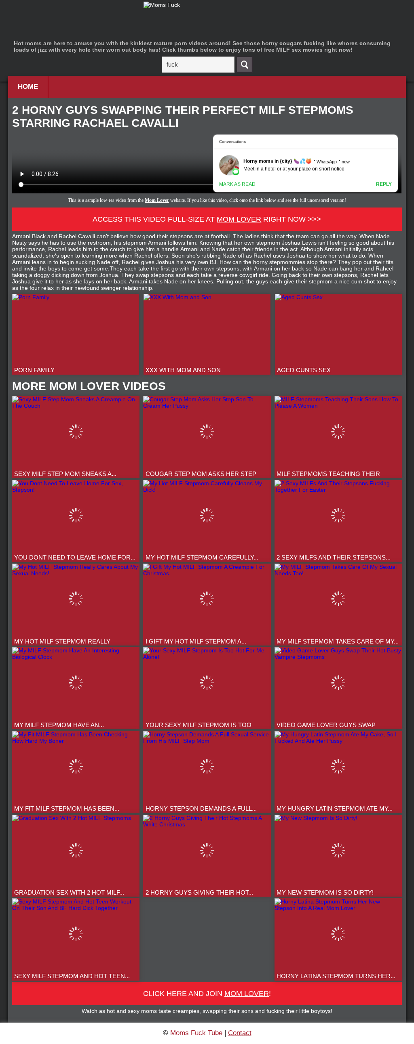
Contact (239, 1033)
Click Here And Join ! (207, 993)
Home (28, 86)
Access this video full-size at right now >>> (207, 219)
